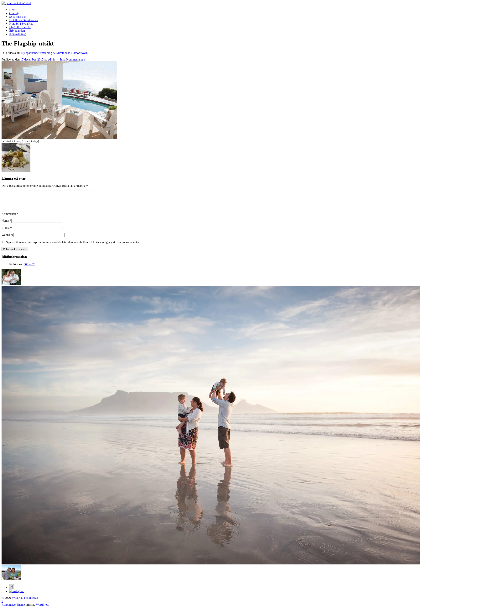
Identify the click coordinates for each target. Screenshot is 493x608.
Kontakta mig (17, 34)
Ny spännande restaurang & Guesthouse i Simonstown (54, 53)
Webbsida (7, 234)
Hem (12, 9)
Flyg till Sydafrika (20, 27)
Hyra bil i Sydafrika (21, 23)
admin (51, 59)
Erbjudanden (17, 30)
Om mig (14, 13)
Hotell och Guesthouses (23, 20)
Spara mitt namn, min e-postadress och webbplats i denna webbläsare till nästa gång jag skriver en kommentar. (73, 242)
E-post (5, 227)
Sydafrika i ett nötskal (24, 597)
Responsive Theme (13, 604)
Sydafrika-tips (17, 16)
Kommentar (10, 213)
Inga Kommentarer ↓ (72, 59)
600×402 (29, 264)
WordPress (42, 604)
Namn (5, 220)
